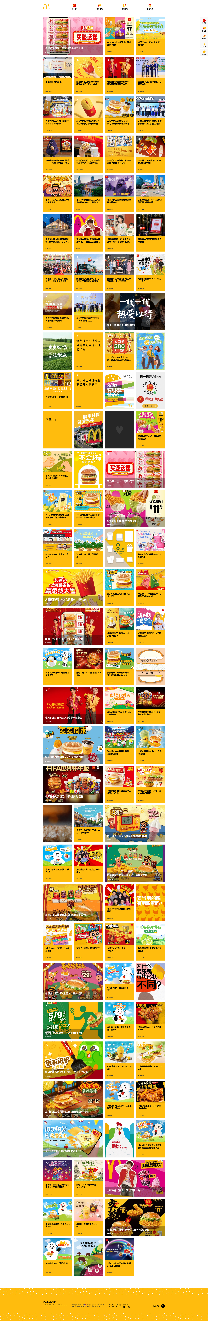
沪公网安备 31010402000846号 (96, 1305)
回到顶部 (156, 1306)
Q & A (204, 46)
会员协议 (125, 1305)
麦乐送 (204, 23)
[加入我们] (150, 351)
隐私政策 (111, 1305)
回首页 (204, 54)
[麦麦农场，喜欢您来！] (57, 351)
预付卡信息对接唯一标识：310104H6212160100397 (86, 1307)
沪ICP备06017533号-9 (78, 1305)
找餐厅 (204, 39)
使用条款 (118, 1305)
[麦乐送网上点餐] (150, 390)
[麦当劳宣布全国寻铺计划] (88, 429)
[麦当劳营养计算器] (119, 390)
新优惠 (204, 31)
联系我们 (111, 1307)
